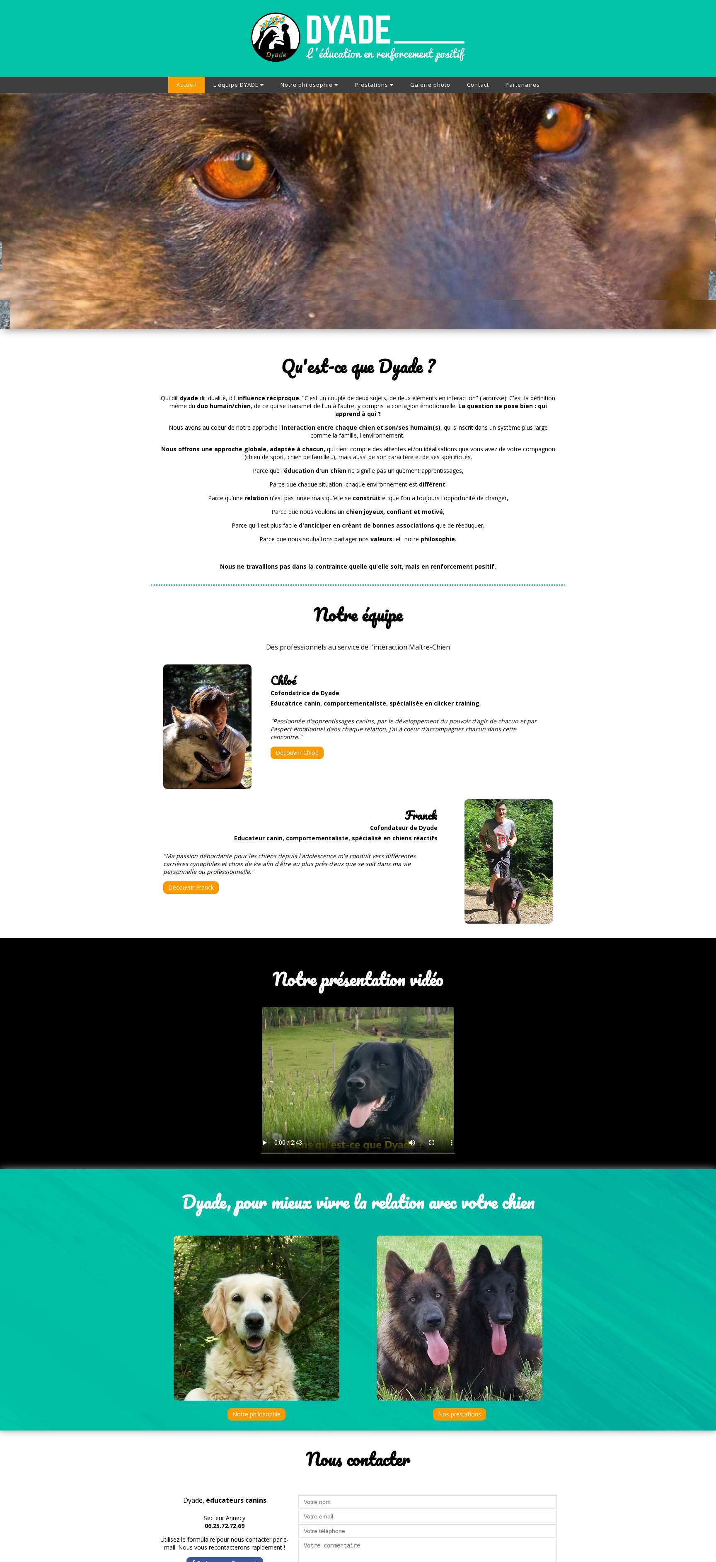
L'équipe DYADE (236, 84)
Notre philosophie (307, 84)
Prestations (372, 84)
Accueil (187, 84)
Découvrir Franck (191, 887)
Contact (478, 84)
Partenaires (523, 84)
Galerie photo (430, 84)
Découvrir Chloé (297, 753)
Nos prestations (459, 1414)
